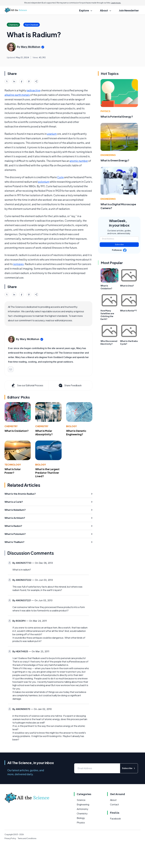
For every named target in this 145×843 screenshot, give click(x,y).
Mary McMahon (30, 46)
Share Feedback (73, 385)
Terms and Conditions (27, 838)
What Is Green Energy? (115, 160)
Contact (114, 804)
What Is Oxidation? (17, 430)
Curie (60, 177)
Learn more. (116, 3)
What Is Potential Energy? (117, 116)
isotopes (18, 264)
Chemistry (11, 426)
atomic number (79, 160)
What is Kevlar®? (128, 310)
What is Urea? (127, 285)
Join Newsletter (129, 10)
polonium (43, 181)
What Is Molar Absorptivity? (44, 432)
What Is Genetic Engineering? (76, 432)
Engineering (108, 155)
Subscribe (119, 244)
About (113, 799)
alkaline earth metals (17, 94)
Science (81, 799)
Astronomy (82, 808)
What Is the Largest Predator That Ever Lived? (47, 472)
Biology (71, 426)
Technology (13, 464)
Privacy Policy (10, 838)
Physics (105, 111)
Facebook (115, 818)
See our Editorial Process (30, 385)
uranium (52, 133)
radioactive (33, 90)
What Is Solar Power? (13, 470)
